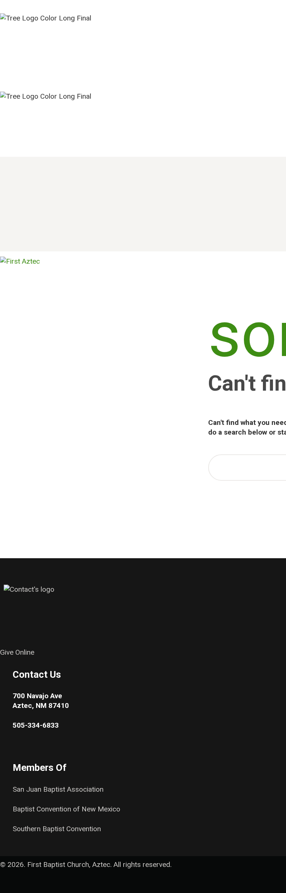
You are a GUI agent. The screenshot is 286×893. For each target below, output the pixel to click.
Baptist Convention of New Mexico (66, 809)
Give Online (17, 652)
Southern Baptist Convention (57, 828)
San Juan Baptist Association (58, 789)
